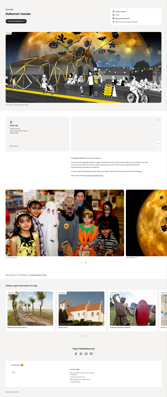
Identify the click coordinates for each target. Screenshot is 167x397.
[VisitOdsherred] (17, 365)
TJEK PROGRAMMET (15, 21)
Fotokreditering (75, 382)
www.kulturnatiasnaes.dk (94, 175)
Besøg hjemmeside (122, 18)
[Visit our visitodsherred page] (75, 353)
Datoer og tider (120, 11)
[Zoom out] (158, 148)
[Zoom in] (158, 144)
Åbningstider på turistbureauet (80, 379)
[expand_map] (158, 120)
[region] (116, 134)
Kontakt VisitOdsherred (77, 377)
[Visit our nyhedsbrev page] (91, 353)
